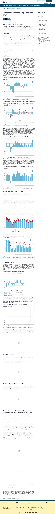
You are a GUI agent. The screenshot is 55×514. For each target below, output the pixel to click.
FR (49, 1)
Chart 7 (17, 265)
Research (24, 5)
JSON (13, 22)
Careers (50, 3)
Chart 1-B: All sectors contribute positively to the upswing (44, 43)
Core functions (6, 5)
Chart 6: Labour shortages (42, 25)
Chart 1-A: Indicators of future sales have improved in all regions (44, 41)
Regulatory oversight (37, 5)
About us (40, 3)
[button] (4, 19)
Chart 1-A (16, 441)
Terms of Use (30, 512)
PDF (9, 20)
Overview (39, 15)
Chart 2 (25, 62)
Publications (20, 5)
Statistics (31, 5)
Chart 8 (30, 295)
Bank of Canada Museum (20, 512)
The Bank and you (45, 3)
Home (4, 8)
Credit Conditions (40, 32)
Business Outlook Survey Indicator (43, 34)
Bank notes (14, 5)
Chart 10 (12, 365)
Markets (10, 5)
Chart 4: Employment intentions (43, 21)
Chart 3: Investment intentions (42, 20)
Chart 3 (8, 130)
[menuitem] (34, 78)
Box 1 (13, 68)
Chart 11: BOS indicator (41, 36)
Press (28, 5)
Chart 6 (33, 201)
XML (17, 22)
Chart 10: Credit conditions (42, 33)
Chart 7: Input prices (41, 28)
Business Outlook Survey (16, 8)
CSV (11, 22)
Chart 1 (11, 59)
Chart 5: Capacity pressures (42, 24)
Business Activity (40, 16)
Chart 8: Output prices (41, 29)
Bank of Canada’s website (24, 502)
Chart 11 (22, 394)
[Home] (7, 2)
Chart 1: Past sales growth (42, 17)
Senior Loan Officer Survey (11, 490)
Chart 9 (33, 327)
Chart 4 (32, 160)
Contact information (44, 512)
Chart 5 (4, 194)
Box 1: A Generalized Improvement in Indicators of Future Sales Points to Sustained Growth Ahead (43, 38)
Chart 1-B (7, 446)
